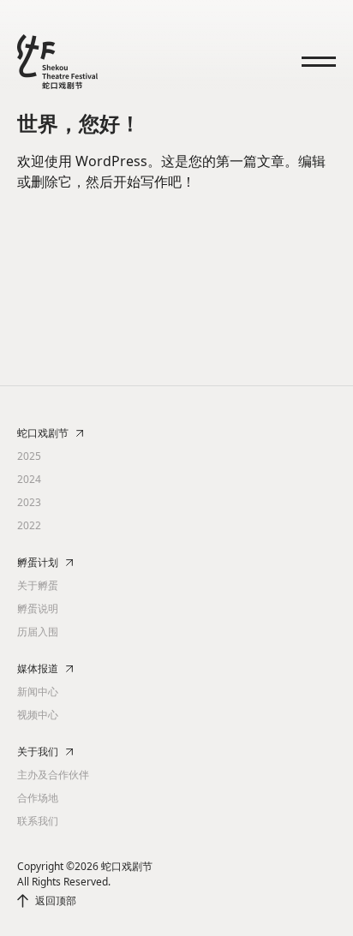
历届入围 (37, 631)
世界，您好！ (79, 123)
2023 (29, 502)
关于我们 (37, 751)
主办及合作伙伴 (53, 774)
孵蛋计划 (37, 562)
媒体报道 (37, 668)
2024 (29, 479)
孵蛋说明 (37, 608)
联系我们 (37, 821)
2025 (29, 456)
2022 (29, 525)
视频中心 (37, 714)
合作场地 (37, 797)
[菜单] (319, 62)
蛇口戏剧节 (43, 433)
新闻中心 (37, 691)
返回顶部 (55, 900)
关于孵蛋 (37, 585)
